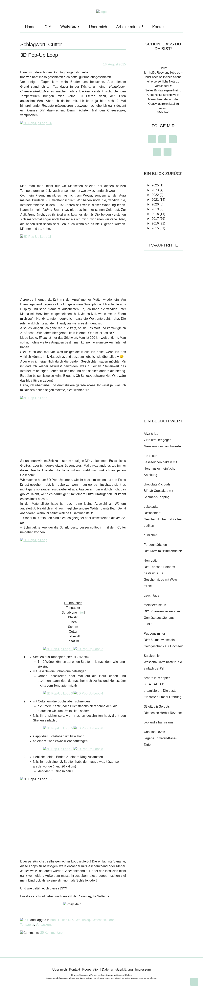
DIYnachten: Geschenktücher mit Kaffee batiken (163, 519)
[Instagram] (153, 139)
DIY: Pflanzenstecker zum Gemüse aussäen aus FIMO (162, 618)
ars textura (151, 456)
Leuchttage (151, 595)
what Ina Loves (154, 732)
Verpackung (44, 924)
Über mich (98, 27)
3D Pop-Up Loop (39, 55)
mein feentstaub (155, 605)
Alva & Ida (151, 433)
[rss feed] (168, 152)
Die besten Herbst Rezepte (163, 713)
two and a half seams (158, 722)
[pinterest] (173, 139)
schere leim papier (157, 678)
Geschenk (99, 920)
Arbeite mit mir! (129, 27)
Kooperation (91, 969)
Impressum (143, 969)
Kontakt (159, 27)
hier (81, 612)
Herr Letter (151, 560)
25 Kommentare (51, 932)
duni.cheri (151, 535)
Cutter (62, 920)
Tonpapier (27, 924)
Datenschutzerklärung (117, 969)
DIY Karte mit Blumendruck (163, 551)
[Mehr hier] (163, 112)
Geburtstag (82, 920)
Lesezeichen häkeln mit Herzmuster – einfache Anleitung (160, 468)
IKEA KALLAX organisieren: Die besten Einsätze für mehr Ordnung (162, 691)
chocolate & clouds (157, 484)
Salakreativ (152, 655)
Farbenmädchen (155, 544)
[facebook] (163, 139)
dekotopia (151, 506)
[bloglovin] (158, 152)
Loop (111, 920)
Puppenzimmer (154, 633)
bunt (53, 920)
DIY (48, 27)
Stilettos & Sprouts (157, 706)
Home (30, 27)
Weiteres (68, 26)
